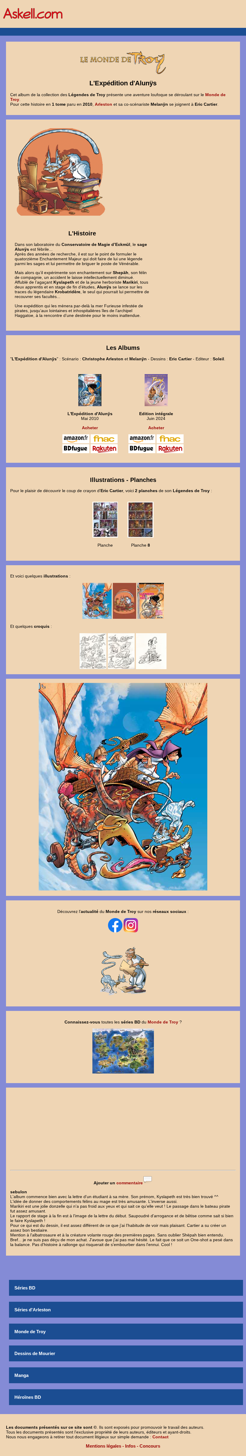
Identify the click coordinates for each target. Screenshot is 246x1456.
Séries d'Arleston (32, 1309)
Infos (130, 1446)
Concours (150, 1446)
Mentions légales (103, 1446)
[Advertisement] (123, 1129)
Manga (21, 1375)
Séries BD (24, 1287)
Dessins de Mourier (34, 1353)
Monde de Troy (30, 1331)
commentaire (129, 1182)
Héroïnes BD (27, 1397)
